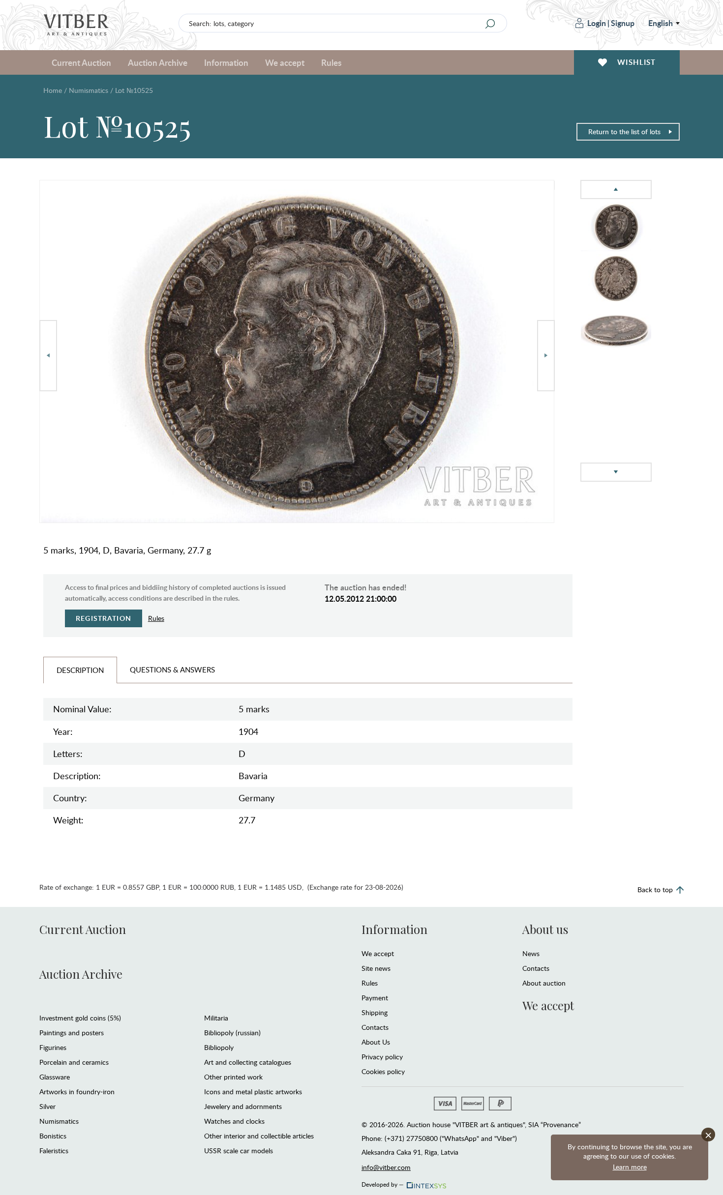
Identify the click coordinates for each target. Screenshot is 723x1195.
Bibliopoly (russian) (232, 1032)
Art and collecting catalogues (247, 1062)
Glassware (54, 1076)
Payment (375, 997)
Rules (331, 62)
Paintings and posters (71, 1032)
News (531, 953)
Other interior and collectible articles (259, 1135)
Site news (376, 968)
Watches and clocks (234, 1121)
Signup (622, 23)
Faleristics (53, 1150)
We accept (378, 953)
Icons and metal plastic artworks (253, 1091)
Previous (48, 355)
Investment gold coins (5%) (80, 1017)
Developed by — (383, 1182)
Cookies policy (383, 1071)
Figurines (52, 1047)
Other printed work (233, 1076)
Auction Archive (80, 974)
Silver (47, 1106)
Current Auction (82, 929)
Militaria (216, 1017)
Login (596, 23)
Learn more (630, 1166)
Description (80, 670)
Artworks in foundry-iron (77, 1091)
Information (394, 929)
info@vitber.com (386, 1167)
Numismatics (88, 90)
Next (546, 355)
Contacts (375, 1027)
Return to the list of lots (624, 131)
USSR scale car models (238, 1150)
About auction (544, 983)
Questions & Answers (172, 669)
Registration (103, 618)
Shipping (375, 1012)
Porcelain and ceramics (74, 1062)
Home (52, 90)
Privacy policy (382, 1056)
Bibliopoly (219, 1047)
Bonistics (52, 1135)
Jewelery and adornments (243, 1106)
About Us (376, 1042)
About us (545, 929)
